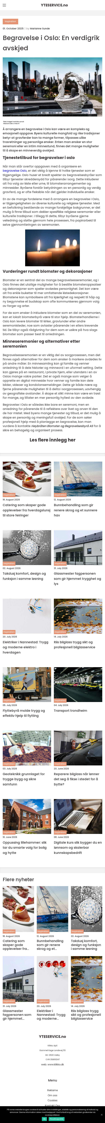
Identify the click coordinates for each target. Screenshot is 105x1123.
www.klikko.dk (56, 1064)
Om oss (52, 1095)
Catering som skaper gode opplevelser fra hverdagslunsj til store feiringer (26, 510)
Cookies (52, 1100)
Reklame (52, 1090)
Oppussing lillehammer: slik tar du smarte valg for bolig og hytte (25, 847)
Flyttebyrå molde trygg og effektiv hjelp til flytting (24, 713)
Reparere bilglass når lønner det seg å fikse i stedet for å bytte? (76, 779)
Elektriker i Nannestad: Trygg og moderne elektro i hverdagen (25, 647)
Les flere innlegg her (52, 440)
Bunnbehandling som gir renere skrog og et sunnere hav (75, 510)
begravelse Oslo (15, 171)
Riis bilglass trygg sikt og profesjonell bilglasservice (74, 644)
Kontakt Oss (52, 1105)
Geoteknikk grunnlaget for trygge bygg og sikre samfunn (24, 779)
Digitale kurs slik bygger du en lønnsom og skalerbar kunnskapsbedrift (78, 847)
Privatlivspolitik (56, 1119)
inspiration (10, 21)
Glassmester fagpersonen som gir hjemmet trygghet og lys (77, 578)
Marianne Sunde (40, 28)
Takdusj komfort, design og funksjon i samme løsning (24, 576)
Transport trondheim (70, 710)
